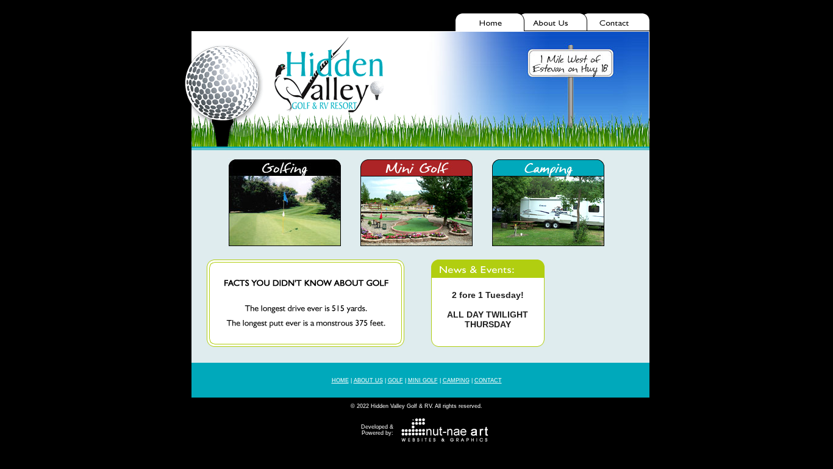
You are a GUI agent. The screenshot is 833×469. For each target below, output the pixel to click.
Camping (456, 380)
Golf (395, 380)
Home (340, 380)
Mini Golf (423, 380)
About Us (368, 380)
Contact (488, 380)
